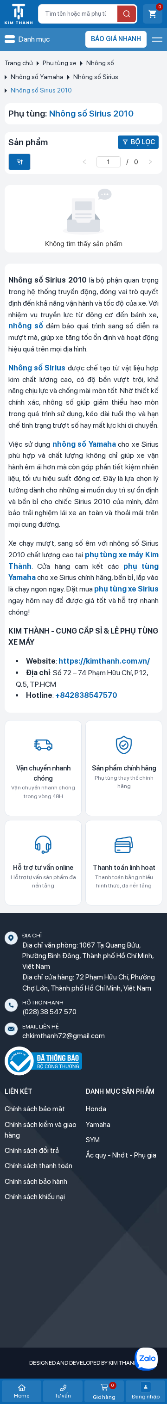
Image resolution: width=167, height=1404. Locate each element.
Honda (96, 1109)
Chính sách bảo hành (36, 1181)
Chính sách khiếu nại (35, 1197)
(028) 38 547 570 (49, 1012)
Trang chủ (19, 63)
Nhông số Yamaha (37, 76)
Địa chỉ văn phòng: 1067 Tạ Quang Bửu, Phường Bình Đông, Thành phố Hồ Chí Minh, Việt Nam (88, 956)
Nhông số (100, 63)
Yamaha (98, 1125)
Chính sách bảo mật (35, 1109)
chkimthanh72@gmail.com (63, 1036)
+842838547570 (86, 695)
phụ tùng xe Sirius (126, 589)
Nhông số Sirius (95, 76)
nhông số (25, 325)
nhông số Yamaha (84, 444)
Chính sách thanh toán (38, 1166)
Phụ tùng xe (60, 63)
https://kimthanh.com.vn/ (104, 661)
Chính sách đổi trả (32, 1150)
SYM (93, 1140)
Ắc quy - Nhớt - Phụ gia (121, 1155)
